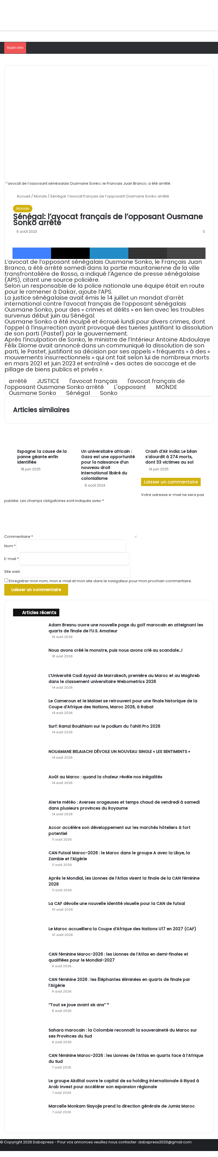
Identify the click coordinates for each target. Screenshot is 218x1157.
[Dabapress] (44, 15)
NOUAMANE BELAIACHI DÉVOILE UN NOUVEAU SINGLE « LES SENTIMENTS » (119, 751)
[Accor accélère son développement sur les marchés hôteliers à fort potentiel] (28, 835)
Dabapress (43, 1142)
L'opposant (130, 387)
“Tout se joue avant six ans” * (79, 1005)
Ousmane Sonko (32, 393)
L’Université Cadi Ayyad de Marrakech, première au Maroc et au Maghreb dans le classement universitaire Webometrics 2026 (124, 678)
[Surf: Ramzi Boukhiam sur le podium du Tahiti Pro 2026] (28, 734)
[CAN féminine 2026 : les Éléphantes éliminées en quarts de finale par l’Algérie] (28, 987)
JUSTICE (48, 381)
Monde (40, 196)
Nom (10, 546)
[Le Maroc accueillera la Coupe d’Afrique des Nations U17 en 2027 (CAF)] (28, 936)
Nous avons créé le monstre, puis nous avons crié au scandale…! (116, 650)
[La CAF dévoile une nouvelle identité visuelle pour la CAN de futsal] (28, 911)
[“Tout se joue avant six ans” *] (28, 1012)
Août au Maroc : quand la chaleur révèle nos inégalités (105, 777)
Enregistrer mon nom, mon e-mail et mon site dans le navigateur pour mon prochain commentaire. (100, 581)
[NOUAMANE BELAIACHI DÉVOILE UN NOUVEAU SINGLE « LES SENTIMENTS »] (28, 759)
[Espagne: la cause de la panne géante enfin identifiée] (45, 430)
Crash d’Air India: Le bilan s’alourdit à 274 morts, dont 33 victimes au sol (171, 456)
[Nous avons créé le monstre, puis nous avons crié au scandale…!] (28, 658)
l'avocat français (93, 381)
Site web (12, 571)
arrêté (18, 381)
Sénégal (78, 393)
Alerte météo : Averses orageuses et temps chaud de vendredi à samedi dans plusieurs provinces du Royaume (124, 805)
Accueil (23, 196)
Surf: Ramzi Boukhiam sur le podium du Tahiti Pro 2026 (104, 726)
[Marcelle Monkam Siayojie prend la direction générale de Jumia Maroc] (28, 1114)
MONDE (166, 387)
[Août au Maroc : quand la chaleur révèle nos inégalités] (28, 784)
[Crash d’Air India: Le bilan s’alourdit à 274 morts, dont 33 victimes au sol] (173, 430)
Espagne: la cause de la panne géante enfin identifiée (42, 456)
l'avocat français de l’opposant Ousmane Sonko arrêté (95, 384)
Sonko (109, 393)
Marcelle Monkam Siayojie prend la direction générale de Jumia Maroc (122, 1106)
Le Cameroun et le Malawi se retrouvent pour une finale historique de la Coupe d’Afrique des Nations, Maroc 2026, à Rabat (123, 704)
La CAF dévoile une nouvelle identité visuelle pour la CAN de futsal (117, 903)
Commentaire (18, 536)
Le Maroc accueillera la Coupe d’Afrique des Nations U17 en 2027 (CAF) (122, 929)
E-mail (11, 558)
